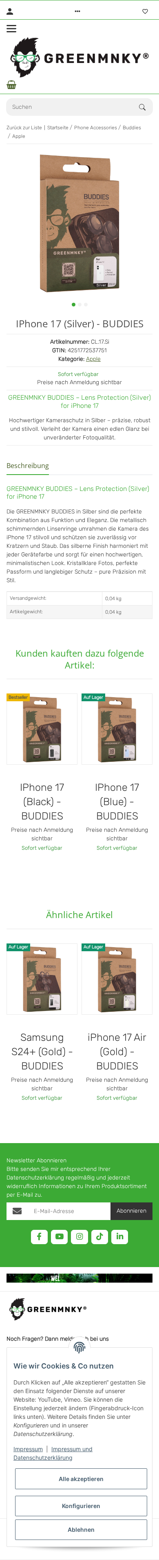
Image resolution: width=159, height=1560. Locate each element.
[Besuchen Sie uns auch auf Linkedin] (119, 1237)
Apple (93, 359)
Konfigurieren (81, 1505)
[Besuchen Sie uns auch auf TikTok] (99, 1237)
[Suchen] (146, 107)
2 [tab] (80, 304)
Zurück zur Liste (24, 128)
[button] (77, 11)
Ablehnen (81, 1529)
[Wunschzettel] (145, 11)
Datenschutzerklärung (35, 1177)
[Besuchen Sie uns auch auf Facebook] (39, 1237)
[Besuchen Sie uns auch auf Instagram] (79, 1237)
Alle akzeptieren (81, 1478)
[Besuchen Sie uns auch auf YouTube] (59, 1237)
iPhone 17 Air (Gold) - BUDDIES (117, 1051)
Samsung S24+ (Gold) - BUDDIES (42, 1051)
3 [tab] (86, 304)
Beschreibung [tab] (28, 465)
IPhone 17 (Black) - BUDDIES (42, 801)
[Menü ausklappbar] (11, 29)
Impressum (28, 1448)
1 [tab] (73, 304)
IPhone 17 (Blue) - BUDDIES (117, 801)
